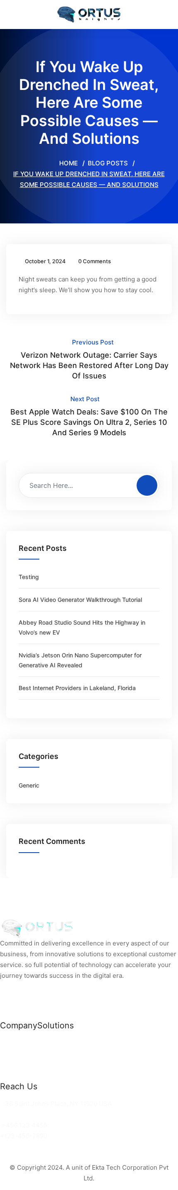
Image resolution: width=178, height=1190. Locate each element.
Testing (29, 576)
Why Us (11, 1053)
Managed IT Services (69, 1064)
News (8, 1043)
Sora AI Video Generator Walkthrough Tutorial (80, 599)
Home (68, 163)
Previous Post (89, 359)
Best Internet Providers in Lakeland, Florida (77, 687)
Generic (29, 785)
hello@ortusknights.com (38, 1114)
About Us (14, 1064)
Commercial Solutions (70, 1043)
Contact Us (17, 1075)
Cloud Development (66, 1053)
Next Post (89, 416)
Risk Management (64, 1075)
